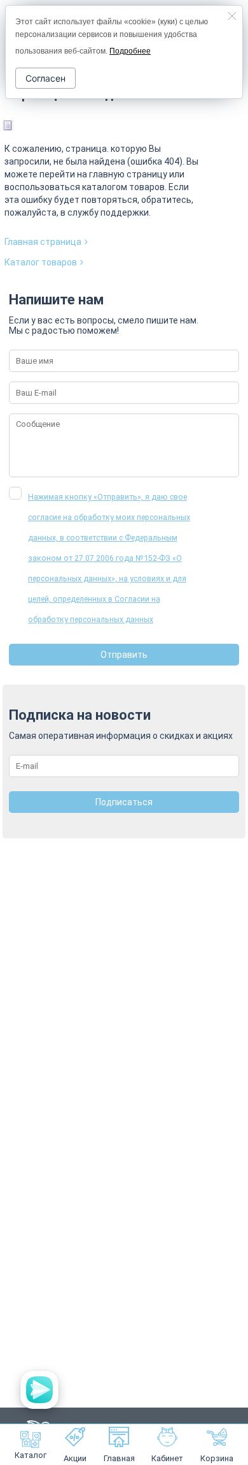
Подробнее (130, 51)
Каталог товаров (40, 262)
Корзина (216, 1458)
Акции (75, 1458)
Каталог (30, 1455)
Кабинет (167, 1458)
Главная (119, 1458)
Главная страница (42, 242)
